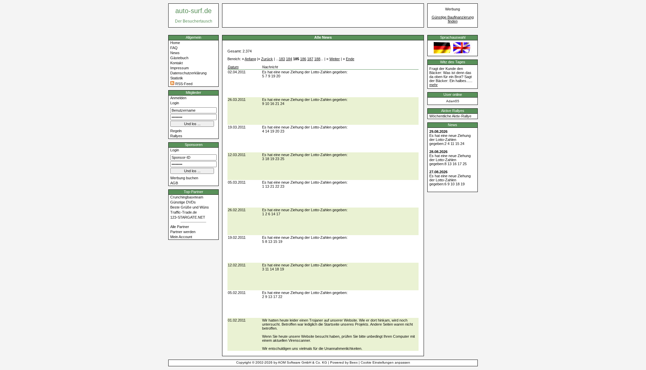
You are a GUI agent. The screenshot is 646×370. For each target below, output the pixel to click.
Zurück (267, 59)
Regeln (176, 131)
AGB (174, 183)
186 (303, 59)
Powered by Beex (344, 362)
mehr (433, 85)
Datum (233, 67)
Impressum (179, 68)
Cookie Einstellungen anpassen (385, 362)
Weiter (334, 59)
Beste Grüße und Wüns (189, 207)
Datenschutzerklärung (188, 73)
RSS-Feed (183, 84)
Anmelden (178, 98)
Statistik (176, 78)
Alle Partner (179, 227)
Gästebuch (179, 58)
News (175, 53)
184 (289, 59)
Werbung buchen (184, 178)
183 (282, 59)
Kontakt (176, 63)
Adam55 (452, 101)
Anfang (250, 59)
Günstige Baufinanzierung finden (453, 19)
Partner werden (182, 232)
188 (317, 59)
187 (310, 59)
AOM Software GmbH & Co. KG (302, 362)
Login (174, 103)
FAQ (174, 48)
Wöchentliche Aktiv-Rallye (450, 116)
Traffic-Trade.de (183, 212)
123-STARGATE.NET (187, 217)
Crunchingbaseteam (186, 197)
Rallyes (176, 136)
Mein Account (181, 237)
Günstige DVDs (183, 202)
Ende (350, 59)
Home (175, 43)
